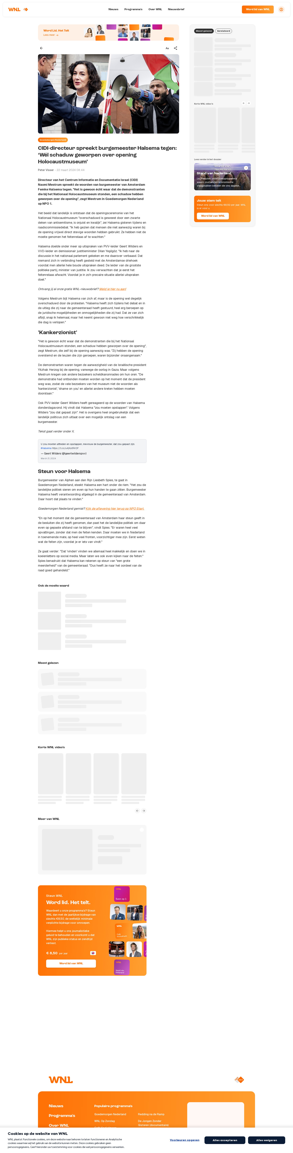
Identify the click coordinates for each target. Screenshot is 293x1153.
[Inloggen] (281, 9)
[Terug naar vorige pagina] (41, 48)
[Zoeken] (235, 9)
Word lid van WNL (258, 9)
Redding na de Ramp (151, 1114)
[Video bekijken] (108, 94)
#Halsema (46, 448)
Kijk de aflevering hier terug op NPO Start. (115, 509)
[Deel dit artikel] (175, 48)
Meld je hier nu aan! (112, 289)
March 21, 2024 (48, 458)
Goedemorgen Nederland (53, 140)
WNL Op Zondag (104, 1121)
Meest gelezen (204, 31)
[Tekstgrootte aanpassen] (167, 48)
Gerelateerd (223, 31)
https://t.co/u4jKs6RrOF (65, 448)
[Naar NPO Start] (239, 1079)
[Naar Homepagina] (18, 9)
